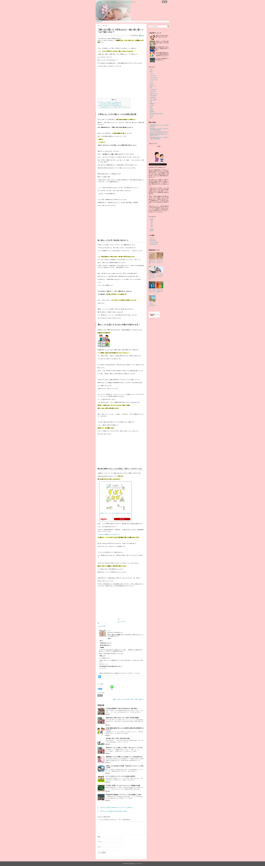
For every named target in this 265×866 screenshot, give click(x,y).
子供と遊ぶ (152, 91)
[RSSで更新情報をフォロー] (166, 2)
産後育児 (152, 111)
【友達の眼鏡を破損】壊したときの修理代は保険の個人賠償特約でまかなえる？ (162, 54)
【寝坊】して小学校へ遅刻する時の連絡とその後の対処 (162, 43)
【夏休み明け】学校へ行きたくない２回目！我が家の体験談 (122, 717)
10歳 (151, 69)
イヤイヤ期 (152, 75)
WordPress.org (153, 244)
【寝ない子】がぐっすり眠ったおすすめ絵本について (159, 261)
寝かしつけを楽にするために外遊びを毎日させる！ (110, 105)
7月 (152, 220)
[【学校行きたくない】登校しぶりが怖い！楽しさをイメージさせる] (101, 750)
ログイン (152, 238)
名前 (99, 836)
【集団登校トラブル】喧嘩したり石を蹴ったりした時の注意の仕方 (124, 756)
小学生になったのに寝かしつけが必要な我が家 (109, 102)
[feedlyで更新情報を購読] (163, 2)
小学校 (142, 35)
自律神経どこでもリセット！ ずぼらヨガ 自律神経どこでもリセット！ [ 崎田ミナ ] (115, 513)
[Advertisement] (121, 83)
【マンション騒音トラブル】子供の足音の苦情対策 (159, 275)
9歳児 (151, 71)
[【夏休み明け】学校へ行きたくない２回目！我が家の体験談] (101, 720)
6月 (152, 222)
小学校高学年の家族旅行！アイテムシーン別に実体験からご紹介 (123, 794)
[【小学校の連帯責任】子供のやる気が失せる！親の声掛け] (101, 711)
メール (100, 841)
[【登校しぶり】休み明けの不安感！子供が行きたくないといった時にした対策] (101, 768)
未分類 (151, 109)
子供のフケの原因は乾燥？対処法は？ (159, 131)
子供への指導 (153, 99)
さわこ (142, 699)
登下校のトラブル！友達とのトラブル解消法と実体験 (152, 305)
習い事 (151, 115)
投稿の (153, 240)
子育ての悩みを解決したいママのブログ (117, 2)
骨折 (151, 117)
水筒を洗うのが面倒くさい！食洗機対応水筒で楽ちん (152, 290)
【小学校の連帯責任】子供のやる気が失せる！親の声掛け (121, 708)
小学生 (136, 699)
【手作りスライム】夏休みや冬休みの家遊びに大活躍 (113, 811)
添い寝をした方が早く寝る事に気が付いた (110, 104)
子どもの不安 (153, 89)
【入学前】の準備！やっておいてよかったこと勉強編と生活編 (122, 785)
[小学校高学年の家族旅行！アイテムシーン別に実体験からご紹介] (101, 797)
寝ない (132, 699)
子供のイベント (154, 93)
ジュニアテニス (154, 77)
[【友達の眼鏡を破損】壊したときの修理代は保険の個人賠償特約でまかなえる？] (101, 730)
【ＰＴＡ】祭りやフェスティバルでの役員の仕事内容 (120, 776)
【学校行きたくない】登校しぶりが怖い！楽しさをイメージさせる (124, 747)
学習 (151, 101)
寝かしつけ (121, 699)
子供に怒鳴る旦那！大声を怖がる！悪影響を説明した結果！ (162, 48)
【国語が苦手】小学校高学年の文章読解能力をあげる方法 (152, 262)
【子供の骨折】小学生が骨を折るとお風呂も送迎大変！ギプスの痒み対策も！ (152, 277)
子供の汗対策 (153, 95)
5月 (152, 223)
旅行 (151, 107)
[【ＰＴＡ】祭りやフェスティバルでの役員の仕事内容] (101, 779)
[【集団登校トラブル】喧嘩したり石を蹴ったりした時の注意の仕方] (101, 759)
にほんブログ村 (121, 621)
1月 (152, 226)
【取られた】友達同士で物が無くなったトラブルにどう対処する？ (116, 807)
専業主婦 (152, 103)
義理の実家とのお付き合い (156, 113)
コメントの (154, 242)
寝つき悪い (127, 699)
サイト (99, 846)
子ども (116, 699)
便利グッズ (152, 85)
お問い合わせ (99, 21)
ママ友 (151, 83)
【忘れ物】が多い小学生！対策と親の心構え (117, 738)
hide (115, 99)
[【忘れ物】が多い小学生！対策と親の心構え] (101, 741)
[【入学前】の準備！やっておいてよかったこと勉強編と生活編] (101, 788)
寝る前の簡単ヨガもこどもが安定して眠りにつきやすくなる (115, 107)
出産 (151, 87)
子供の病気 (152, 97)
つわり (151, 73)
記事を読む (107, 714)
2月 (152, 225)
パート (151, 81)
